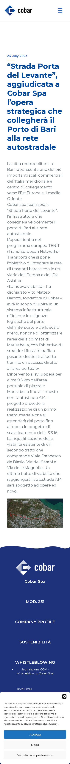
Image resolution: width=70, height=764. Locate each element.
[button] (64, 696)
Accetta (35, 734)
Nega (35, 745)
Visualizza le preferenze (35, 755)
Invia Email (24, 689)
